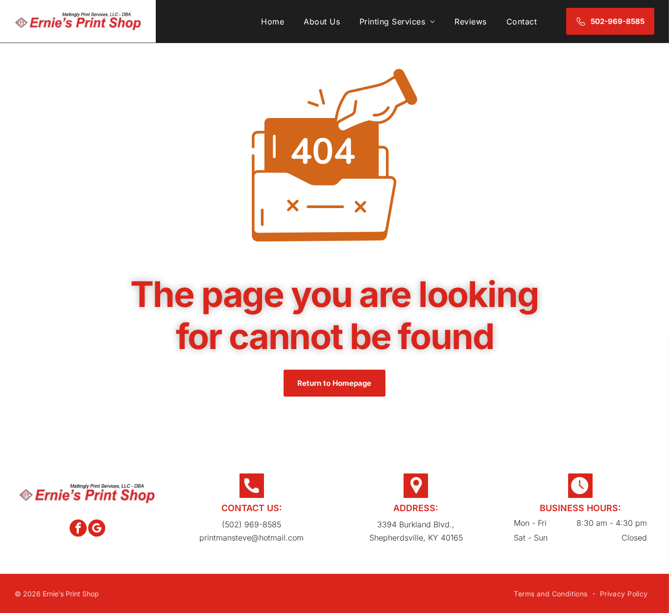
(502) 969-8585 (251, 524)
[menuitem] (272, 21)
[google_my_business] (96, 529)
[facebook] (78, 529)
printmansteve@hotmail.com (251, 537)
